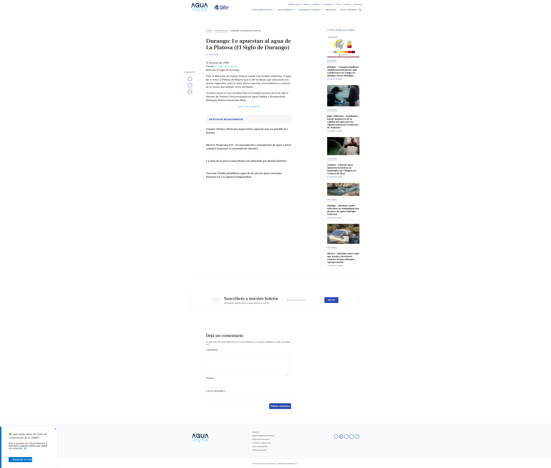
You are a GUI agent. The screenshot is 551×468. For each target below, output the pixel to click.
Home (209, 31)
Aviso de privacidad (259, 446)
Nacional (332, 61)
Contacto (347, 4)
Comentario (212, 349)
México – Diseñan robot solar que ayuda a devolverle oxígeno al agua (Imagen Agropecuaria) (343, 258)
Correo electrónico (216, 391)
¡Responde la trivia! (22, 459)
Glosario (255, 432)
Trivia (338, 4)
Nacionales (221, 31)
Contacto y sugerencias (261, 443)
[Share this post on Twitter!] (190, 85)
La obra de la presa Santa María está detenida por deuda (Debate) (246, 161)
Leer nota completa (249, 106)
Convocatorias (327, 4)
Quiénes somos (294, 4)
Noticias (306, 4)
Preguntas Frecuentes (261, 439)
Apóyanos (358, 4)
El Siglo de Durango (226, 66)
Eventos (316, 4)
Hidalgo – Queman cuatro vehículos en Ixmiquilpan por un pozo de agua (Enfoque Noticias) (343, 210)
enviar (331, 300)
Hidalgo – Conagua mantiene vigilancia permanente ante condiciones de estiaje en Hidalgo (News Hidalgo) (343, 71)
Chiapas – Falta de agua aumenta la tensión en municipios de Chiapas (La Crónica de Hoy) (341, 169)
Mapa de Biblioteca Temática (263, 436)
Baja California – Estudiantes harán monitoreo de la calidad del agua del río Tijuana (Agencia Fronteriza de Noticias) (342, 122)
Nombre (211, 378)
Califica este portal (259, 450)
